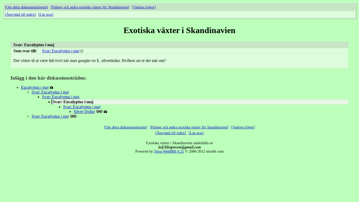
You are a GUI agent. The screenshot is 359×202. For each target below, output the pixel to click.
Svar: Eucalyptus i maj (60, 51)
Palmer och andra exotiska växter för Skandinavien (90, 7)
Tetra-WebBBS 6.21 (169, 151)
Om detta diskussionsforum (26, 7)
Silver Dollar (84, 111)
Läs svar (46, 14)
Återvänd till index (20, 14)
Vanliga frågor (144, 7)
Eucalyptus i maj (35, 87)
